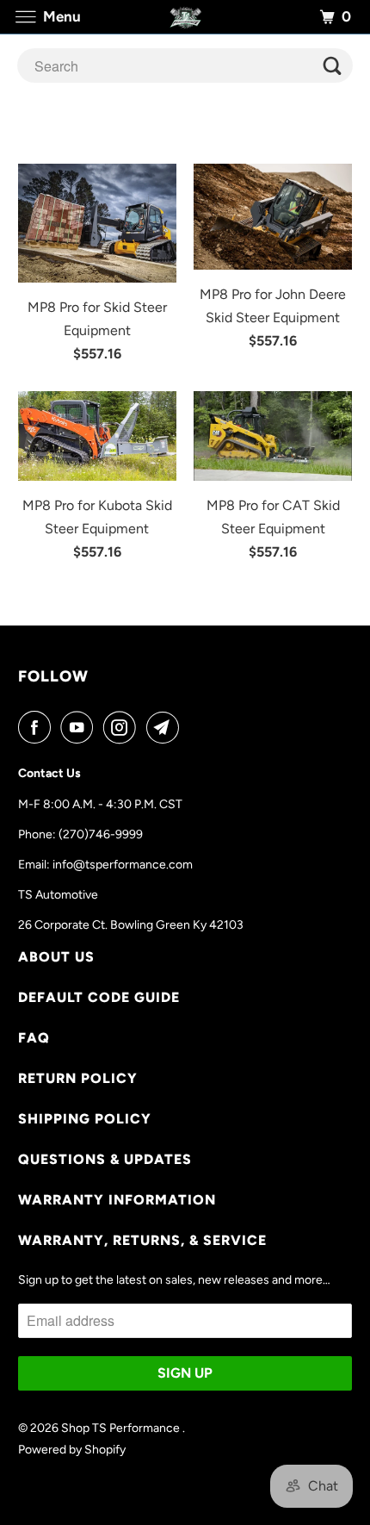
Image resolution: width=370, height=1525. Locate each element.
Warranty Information (117, 1200)
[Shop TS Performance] (185, 17)
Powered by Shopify (72, 1449)
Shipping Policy (84, 1119)
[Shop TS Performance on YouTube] (80, 727)
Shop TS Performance (121, 1428)
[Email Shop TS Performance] (166, 727)
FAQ (34, 1038)
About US (56, 957)
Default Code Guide (99, 997)
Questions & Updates (105, 1159)
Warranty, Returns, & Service (142, 1240)
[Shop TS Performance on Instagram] (123, 727)
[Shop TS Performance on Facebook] (38, 727)
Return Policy (78, 1078)
